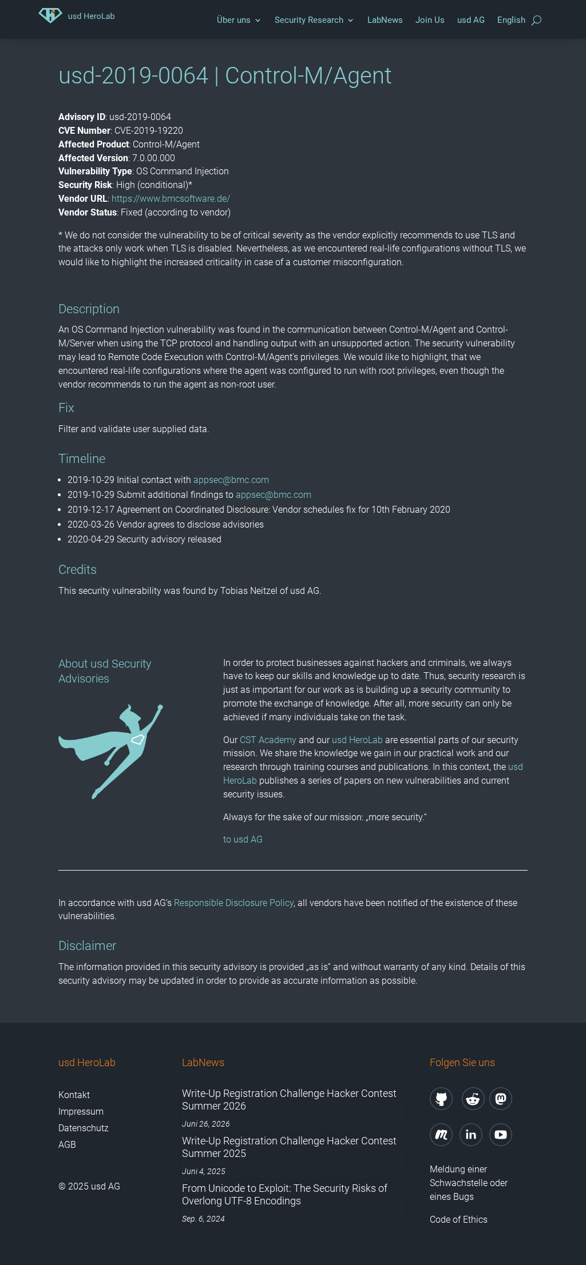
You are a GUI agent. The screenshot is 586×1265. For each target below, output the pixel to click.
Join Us (430, 20)
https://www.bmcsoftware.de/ (171, 198)
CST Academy (268, 740)
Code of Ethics (460, 1219)
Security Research (309, 20)
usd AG (471, 20)
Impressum (81, 1111)
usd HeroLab (357, 740)
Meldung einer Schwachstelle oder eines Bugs (469, 1183)
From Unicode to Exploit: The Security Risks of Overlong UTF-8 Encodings (284, 1194)
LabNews (385, 20)
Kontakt (74, 1095)
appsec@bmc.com (231, 479)
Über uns (234, 20)
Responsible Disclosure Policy (234, 902)
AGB (67, 1144)
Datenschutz (83, 1128)
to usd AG (243, 839)
